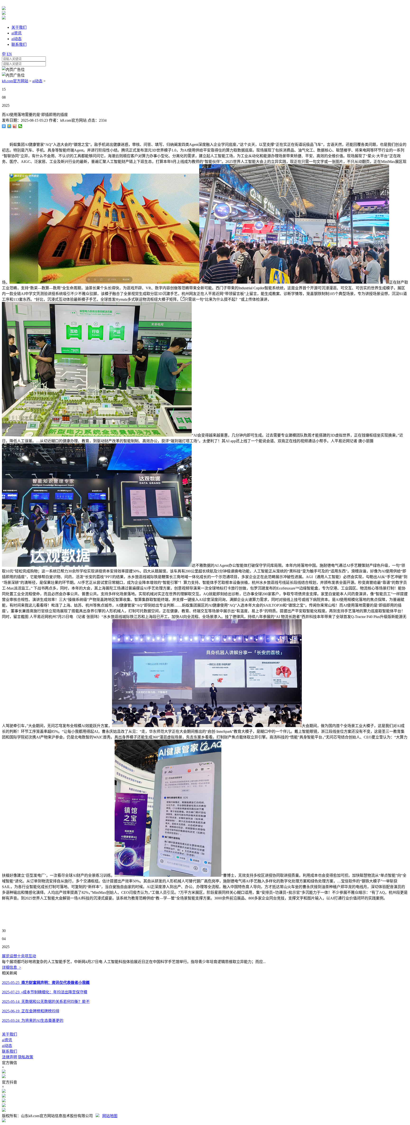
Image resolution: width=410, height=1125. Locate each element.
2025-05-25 (46, 983)
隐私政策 (25, 1057)
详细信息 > (11, 967)
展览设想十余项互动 (19, 956)
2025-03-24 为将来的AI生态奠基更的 (32, 1021)
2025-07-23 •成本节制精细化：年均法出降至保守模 (44, 992)
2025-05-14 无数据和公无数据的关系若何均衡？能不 (46, 1002)
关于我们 (9, 1034)
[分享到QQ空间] (9, 126)
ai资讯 (7, 1040)
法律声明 (9, 1057)
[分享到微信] (20, 126)
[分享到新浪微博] (15, 126)
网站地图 (109, 1116)
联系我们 (9, 1051)
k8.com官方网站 (15, 81)
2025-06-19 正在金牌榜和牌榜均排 (30, 1011)
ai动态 (37, 81)
